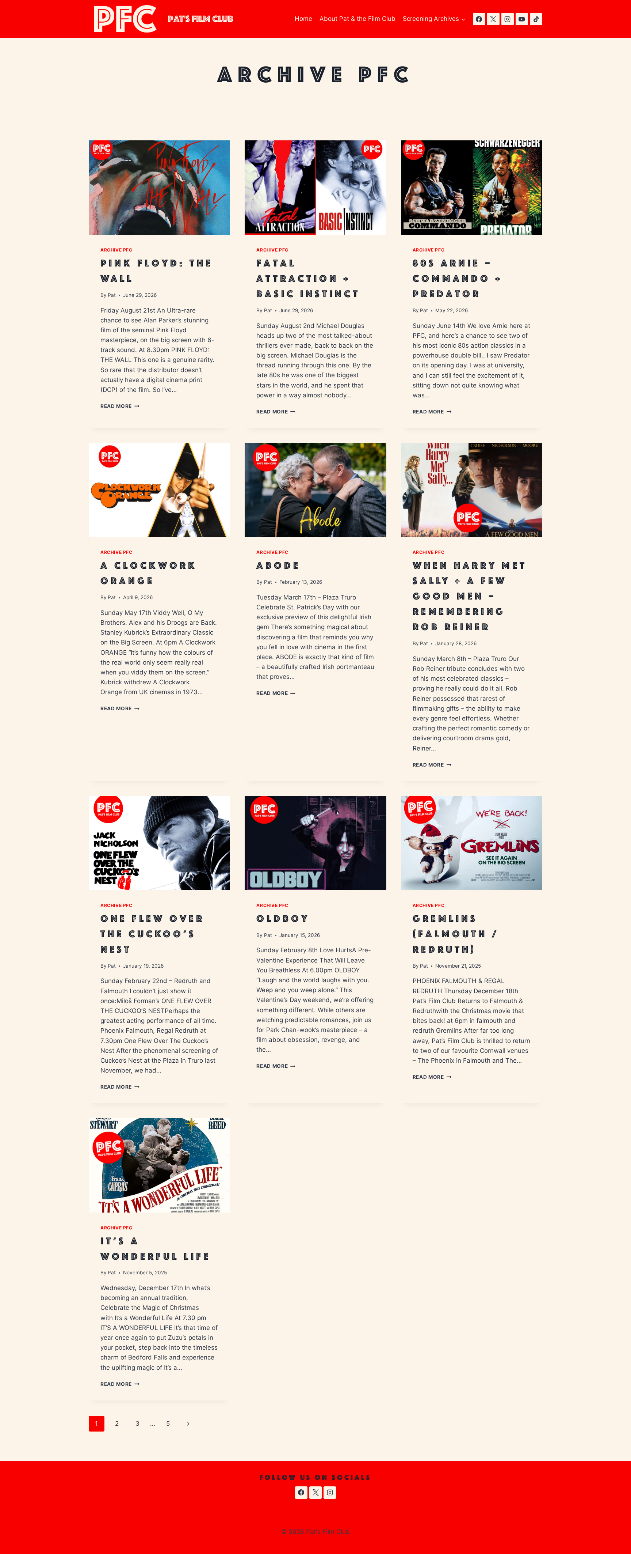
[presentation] (159, 187)
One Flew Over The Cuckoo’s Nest (152, 933)
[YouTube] (522, 19)
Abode (278, 565)
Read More (119, 406)
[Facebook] (479, 19)
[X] (493, 19)
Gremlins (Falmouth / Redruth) (456, 933)
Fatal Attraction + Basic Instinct (308, 278)
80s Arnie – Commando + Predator (457, 278)
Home (303, 18)
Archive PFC (116, 250)
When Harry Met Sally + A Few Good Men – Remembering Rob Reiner (470, 596)
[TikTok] (536, 19)
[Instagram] (507, 19)
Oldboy (283, 918)
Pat (112, 295)
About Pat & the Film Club (357, 18)
